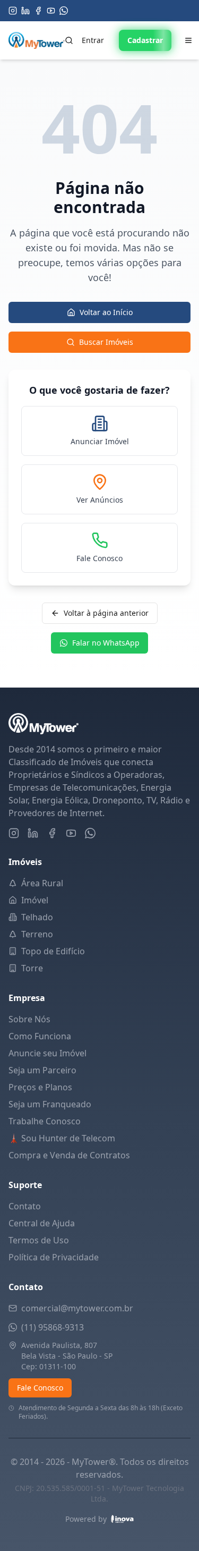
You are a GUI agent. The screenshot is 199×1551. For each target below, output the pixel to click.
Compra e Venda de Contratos (69, 1155)
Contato (24, 1206)
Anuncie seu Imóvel (47, 1053)
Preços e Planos (40, 1087)
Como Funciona (39, 1036)
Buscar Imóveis (106, 342)
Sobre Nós (29, 1019)
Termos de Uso (38, 1240)
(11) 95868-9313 (52, 1327)
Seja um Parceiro (42, 1070)
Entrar (93, 40)
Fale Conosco (40, 1388)
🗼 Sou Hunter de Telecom (61, 1138)
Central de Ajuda (41, 1223)
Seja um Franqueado (49, 1104)
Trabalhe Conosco (44, 1121)
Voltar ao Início (106, 312)
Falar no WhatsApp (106, 643)
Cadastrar (145, 40)
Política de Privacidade (53, 1257)
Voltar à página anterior (106, 613)
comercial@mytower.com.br (77, 1308)
